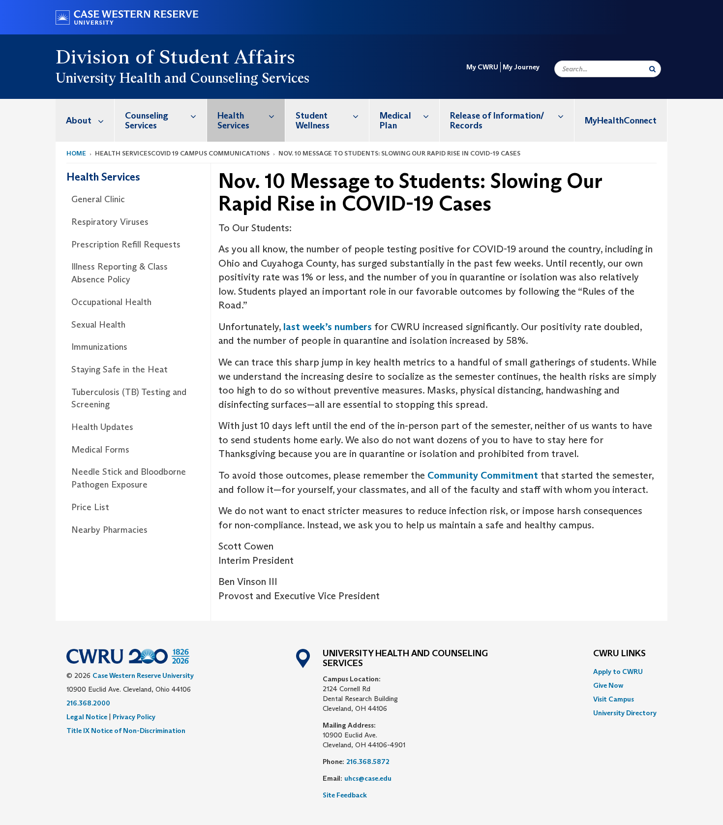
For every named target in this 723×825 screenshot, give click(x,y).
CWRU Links (619, 654)
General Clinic (98, 199)
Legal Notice (86, 716)
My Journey (521, 66)
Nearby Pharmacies (109, 529)
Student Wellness (313, 120)
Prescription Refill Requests (126, 244)
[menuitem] (85, 120)
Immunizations (99, 346)
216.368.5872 (368, 761)
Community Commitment (482, 475)
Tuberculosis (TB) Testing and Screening (128, 398)
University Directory (625, 712)
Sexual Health (98, 324)
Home (76, 153)
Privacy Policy (134, 716)
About (78, 120)
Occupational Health (111, 302)
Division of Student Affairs (176, 56)
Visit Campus (613, 699)
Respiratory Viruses (110, 221)
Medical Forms (100, 449)
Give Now (608, 685)
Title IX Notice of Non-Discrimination (125, 730)
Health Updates (102, 427)
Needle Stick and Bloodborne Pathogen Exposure (128, 478)
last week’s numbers (327, 327)
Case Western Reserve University (143, 675)
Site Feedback (345, 795)
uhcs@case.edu (368, 778)
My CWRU (482, 66)
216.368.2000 (88, 703)
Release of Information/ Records (497, 120)
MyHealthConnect (621, 120)
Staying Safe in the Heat (119, 369)
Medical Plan (395, 120)
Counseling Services (146, 120)
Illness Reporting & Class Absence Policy (119, 273)
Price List (90, 507)
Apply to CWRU (618, 671)
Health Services (233, 120)
